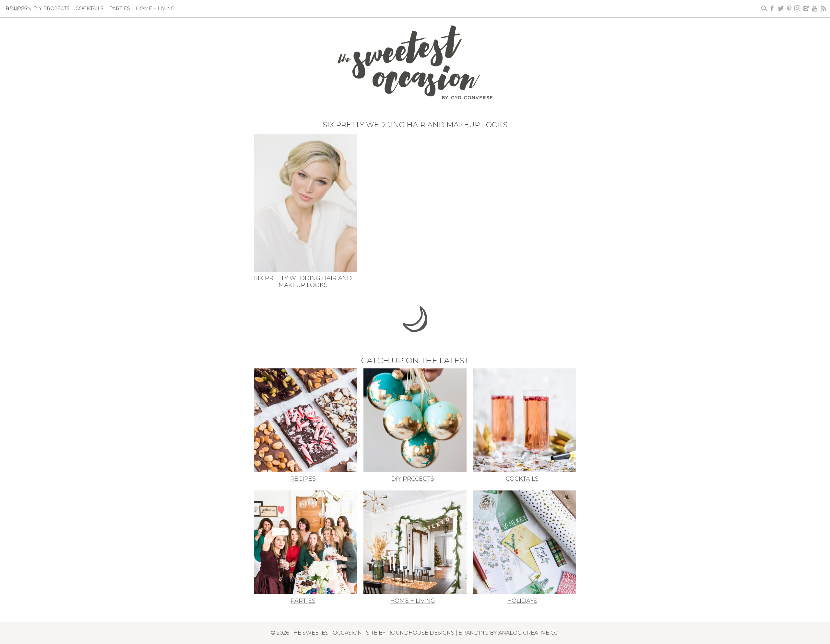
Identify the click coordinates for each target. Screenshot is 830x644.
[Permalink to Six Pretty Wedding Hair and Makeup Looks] (305, 202)
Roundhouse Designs (420, 632)
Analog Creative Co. (529, 632)
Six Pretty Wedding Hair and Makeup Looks (303, 282)
